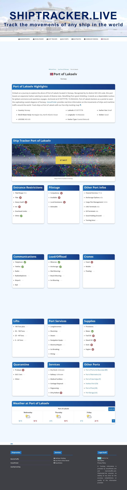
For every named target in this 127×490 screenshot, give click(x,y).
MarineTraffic (25, 39)
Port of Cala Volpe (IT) (93, 379)
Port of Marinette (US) (93, 374)
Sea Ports (65, 39)
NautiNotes (77, 39)
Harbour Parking (60, 458)
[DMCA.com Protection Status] (103, 458)
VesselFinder (39, 39)
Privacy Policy (101, 463)
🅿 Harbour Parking (91, 39)
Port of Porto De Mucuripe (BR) (96, 370)
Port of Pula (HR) (91, 388)
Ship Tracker (52, 39)
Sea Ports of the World (62, 460)
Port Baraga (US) (91, 393)
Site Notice (100, 460)
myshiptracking (15, 467)
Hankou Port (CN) (92, 384)
